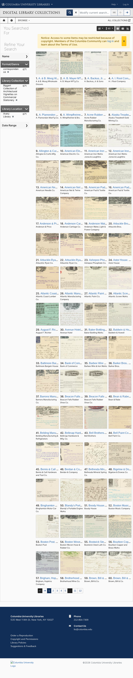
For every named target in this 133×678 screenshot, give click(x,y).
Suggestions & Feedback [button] (23, 646)
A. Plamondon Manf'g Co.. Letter (57, 114)
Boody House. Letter (100, 505)
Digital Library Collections (31, 13)
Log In (126, 4)
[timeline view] (127, 28)
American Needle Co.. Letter (56, 187)
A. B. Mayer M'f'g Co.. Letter (79, 78)
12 (80, 590)
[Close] (124, 41)
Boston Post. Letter (51, 542)
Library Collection (13, 80)
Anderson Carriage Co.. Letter (82, 223)
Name (5, 56)
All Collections (118, 20)
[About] (11, 20)
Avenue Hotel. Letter (76, 329)
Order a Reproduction (22, 635)
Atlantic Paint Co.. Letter (102, 293)
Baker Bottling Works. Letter (105, 329)
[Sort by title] (101, 28)
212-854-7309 (81, 619)
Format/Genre (10, 64)
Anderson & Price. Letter (54, 223)
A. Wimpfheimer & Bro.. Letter (80, 114)
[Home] (4, 20)
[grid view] (117, 28)
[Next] (127, 13)
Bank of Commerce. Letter (80, 363)
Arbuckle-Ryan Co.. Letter (55, 260)
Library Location (12, 108)
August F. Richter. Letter (54, 329)
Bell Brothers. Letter (100, 433)
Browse (23, 20)
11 (75, 590)
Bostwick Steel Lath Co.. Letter (106, 542)
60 (109, 28)
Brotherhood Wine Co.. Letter (81, 578)
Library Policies (18, 642)
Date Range (9, 125)
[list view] (122, 28)
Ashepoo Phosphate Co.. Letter (107, 260)
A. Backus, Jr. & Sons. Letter (103, 78)
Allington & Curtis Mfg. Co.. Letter (58, 151)
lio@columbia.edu (83, 629)
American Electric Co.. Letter (81, 151)
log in (110, 41)
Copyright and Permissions (24, 639)
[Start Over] (76, 13)
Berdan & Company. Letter (80, 469)
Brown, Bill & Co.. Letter (102, 578)
